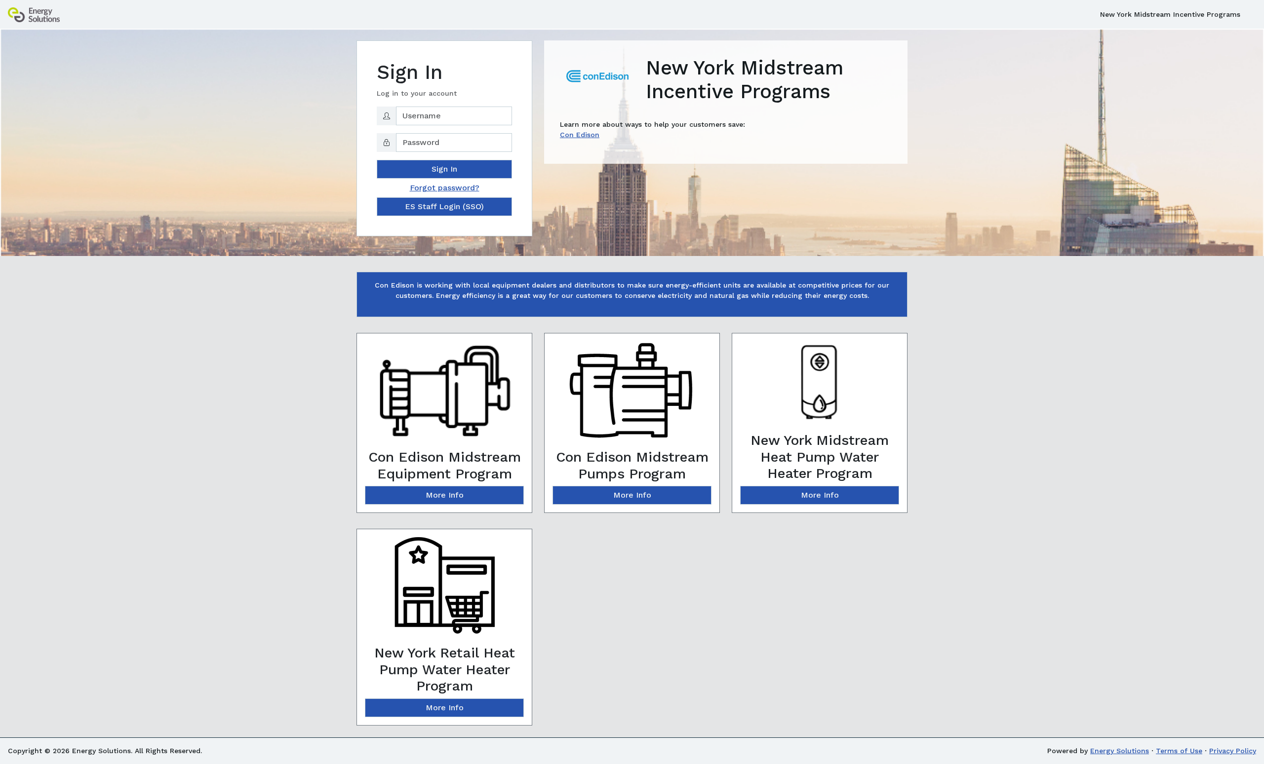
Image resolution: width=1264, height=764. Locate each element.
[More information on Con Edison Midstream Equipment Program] (444, 395)
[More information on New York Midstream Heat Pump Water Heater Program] (819, 386)
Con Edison (579, 135)
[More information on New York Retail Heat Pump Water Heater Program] (444, 590)
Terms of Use (1179, 751)
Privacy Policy (1232, 751)
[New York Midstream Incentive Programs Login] (34, 14)
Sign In (444, 169)
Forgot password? (444, 187)
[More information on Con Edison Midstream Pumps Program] (632, 395)
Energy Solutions (1119, 751)
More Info (445, 495)
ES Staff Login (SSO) (444, 206)
